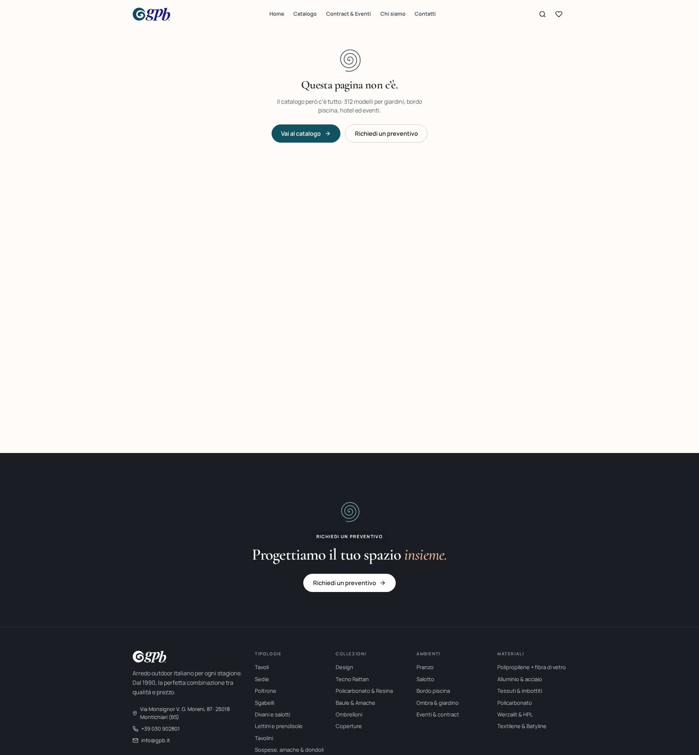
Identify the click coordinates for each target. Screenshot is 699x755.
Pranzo (425, 667)
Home (276, 13)
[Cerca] (542, 14)
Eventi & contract (437, 714)
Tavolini (264, 738)
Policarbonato (514, 702)
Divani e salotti (272, 714)
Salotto (425, 679)
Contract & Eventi (348, 13)
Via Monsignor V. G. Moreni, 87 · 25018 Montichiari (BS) (185, 713)
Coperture (349, 726)
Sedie (262, 679)
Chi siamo (393, 13)
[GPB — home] (151, 14)
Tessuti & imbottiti (519, 690)
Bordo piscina (433, 690)
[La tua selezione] (558, 14)
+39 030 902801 (160, 728)
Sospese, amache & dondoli (289, 749)
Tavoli (262, 667)
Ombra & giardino (437, 702)
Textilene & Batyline (521, 726)
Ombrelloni (349, 714)
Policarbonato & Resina (364, 690)
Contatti (425, 13)
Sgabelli (264, 702)
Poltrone (265, 690)
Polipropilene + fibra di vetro (531, 667)
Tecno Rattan (352, 679)
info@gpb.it (155, 740)
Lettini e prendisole (279, 726)
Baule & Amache (355, 702)
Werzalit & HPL (515, 714)
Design (344, 667)
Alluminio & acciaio (519, 679)
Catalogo (305, 13)
